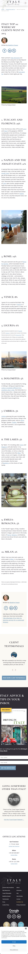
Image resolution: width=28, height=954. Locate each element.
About (18, 887)
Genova (7, 333)
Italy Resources (6, 890)
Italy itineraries (15, 58)
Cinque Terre (18, 335)
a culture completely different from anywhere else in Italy (12, 388)
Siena (5, 131)
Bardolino (6, 463)
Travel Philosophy (6, 893)
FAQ (17, 893)
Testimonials (5, 899)
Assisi (22, 420)
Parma (9, 535)
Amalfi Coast (5, 173)
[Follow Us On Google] (14, 911)
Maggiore (4, 447)
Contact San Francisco (14, 846)
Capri (4, 183)
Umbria (3, 416)
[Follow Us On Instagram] (9, 916)
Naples (22, 194)
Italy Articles (20, 896)
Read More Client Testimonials (14, 678)
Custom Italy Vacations (8, 887)
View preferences (14, 949)
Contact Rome (14, 863)
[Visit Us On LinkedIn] (19, 916)
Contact (18, 899)
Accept (14, 941)
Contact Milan (14, 855)
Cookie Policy (5, 905)
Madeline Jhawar (13, 45)
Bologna (14, 535)
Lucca (24, 129)
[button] (26, 928)
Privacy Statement (21, 905)
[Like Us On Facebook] (14, 916)
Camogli (20, 331)
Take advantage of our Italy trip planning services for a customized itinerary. (13, 620)
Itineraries (19, 890)
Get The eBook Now (8, 768)
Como (21, 445)
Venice (19, 304)
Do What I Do (20, 902)
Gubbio (14, 422)
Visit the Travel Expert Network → (14, 819)
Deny (14, 945)
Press (3, 902)
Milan (19, 453)
